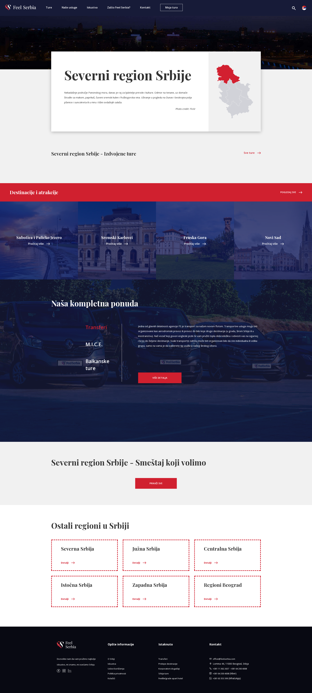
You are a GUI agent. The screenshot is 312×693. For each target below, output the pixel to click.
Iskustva (92, 7)
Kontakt (145, 7)
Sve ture (249, 153)
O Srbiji (111, 658)
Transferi (96, 327)
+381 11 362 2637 (222, 668)
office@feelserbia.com (224, 658)
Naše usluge (69, 7)
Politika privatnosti (117, 673)
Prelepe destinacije (167, 663)
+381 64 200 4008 (239, 668)
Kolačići (111, 678)
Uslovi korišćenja (116, 668)
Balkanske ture (97, 365)
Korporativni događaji (169, 668)
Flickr (192, 108)
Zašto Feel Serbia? (118, 7)
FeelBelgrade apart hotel (170, 678)
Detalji (65, 562)
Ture (49, 7)
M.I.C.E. (94, 344)
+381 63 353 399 (220, 678)
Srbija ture (163, 673)
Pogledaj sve (288, 192)
